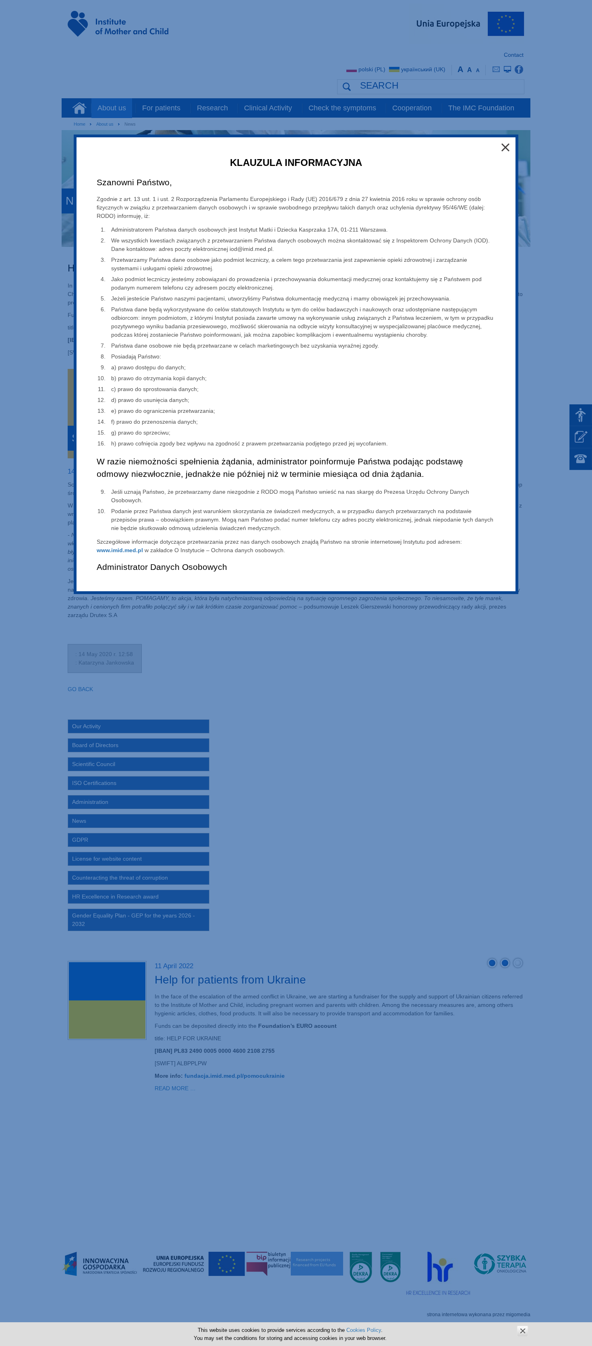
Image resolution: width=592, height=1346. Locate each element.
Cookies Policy (363, 1330)
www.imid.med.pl (120, 550)
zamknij (522, 1330)
